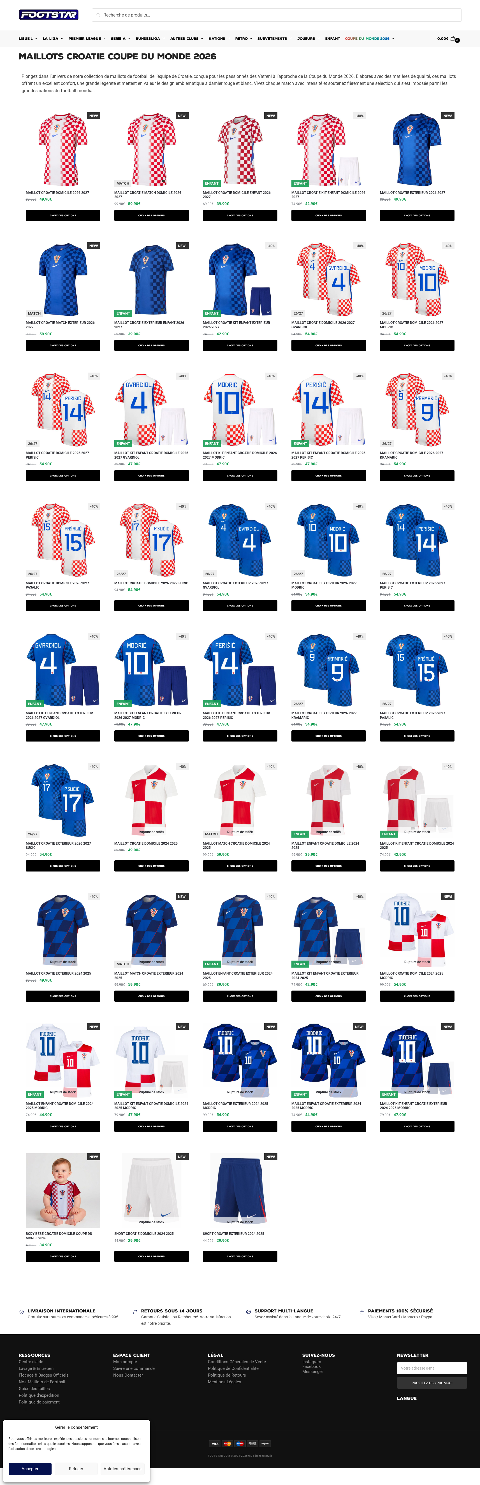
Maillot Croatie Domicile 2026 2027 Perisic (57, 455)
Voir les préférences (123, 1469)
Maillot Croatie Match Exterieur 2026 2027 (60, 325)
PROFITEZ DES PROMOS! (432, 1383)
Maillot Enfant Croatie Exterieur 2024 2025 (238, 976)
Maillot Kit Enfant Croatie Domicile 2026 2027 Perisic (328, 455)
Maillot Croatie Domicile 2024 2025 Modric (411, 976)
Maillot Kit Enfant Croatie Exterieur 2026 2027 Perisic (236, 715)
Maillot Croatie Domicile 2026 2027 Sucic (151, 583)
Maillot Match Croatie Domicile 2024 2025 (236, 846)
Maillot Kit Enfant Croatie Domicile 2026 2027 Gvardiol (151, 455)
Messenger (312, 1371)
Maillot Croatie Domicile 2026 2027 (57, 193)
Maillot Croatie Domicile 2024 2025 (146, 843)
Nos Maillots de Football (42, 1381)
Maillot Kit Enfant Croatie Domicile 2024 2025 (417, 846)
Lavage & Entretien (36, 1368)
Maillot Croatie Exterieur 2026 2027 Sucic (58, 846)
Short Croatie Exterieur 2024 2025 (233, 1234)
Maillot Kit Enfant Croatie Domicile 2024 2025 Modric (151, 1106)
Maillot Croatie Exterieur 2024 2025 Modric (235, 1106)
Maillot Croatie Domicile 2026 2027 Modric (411, 325)
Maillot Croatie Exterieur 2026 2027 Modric (324, 585)
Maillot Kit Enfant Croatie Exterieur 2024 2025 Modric (413, 1106)
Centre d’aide (31, 1361)
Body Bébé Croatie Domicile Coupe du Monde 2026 (59, 1236)
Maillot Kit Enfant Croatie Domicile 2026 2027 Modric (240, 455)
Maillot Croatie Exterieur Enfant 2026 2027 (149, 325)
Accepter (30, 1469)
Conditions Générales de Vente (237, 1361)
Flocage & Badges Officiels (44, 1374)
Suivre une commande (134, 1368)
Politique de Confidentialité (233, 1368)
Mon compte (125, 1361)
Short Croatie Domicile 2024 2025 (144, 1234)
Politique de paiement (39, 1401)
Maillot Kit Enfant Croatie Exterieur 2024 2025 (325, 976)
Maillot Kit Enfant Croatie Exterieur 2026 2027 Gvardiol (59, 715)
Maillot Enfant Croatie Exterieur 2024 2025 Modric (326, 1106)
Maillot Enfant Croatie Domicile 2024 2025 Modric (60, 1106)
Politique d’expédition (39, 1395)
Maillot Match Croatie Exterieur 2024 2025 (148, 976)
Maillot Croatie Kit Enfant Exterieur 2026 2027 (236, 325)
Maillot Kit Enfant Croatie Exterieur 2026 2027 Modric (148, 715)
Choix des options (63, 215)
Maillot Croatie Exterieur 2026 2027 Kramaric (324, 715)
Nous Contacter (128, 1374)
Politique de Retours (227, 1374)
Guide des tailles (34, 1388)
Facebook (311, 1366)
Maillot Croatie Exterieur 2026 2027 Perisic (412, 585)
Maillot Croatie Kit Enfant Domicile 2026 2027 (328, 195)
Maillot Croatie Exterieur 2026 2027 (412, 193)
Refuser (76, 1469)
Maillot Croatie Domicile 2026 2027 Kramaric (411, 455)
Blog (23, 1408)
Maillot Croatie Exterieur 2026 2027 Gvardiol (235, 585)
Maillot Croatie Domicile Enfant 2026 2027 (237, 195)
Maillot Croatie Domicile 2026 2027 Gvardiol (323, 325)
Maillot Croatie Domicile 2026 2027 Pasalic (57, 585)
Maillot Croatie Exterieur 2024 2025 (58, 973)
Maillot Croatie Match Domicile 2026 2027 (147, 195)
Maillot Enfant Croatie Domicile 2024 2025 (325, 846)
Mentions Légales (224, 1381)
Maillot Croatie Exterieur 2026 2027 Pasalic (412, 715)
